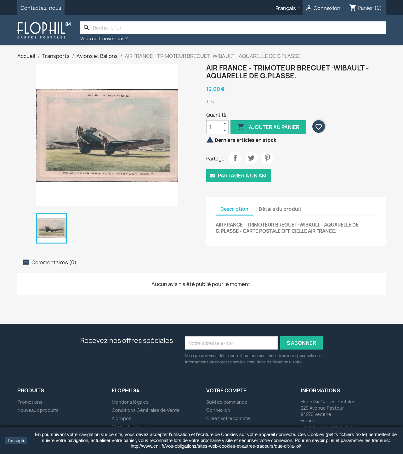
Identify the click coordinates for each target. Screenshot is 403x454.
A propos (121, 418)
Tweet (251, 158)
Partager (235, 158)
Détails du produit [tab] (280, 209)
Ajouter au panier (268, 127)
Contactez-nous (40, 7)
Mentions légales (130, 402)
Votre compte (226, 390)
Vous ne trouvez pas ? (104, 39)
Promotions (30, 402)
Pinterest (267, 158)
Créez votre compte (228, 418)
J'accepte (16, 440)
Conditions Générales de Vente (146, 410)
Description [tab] (234, 209)
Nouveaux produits (38, 410)
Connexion (218, 410)
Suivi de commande (226, 402)
